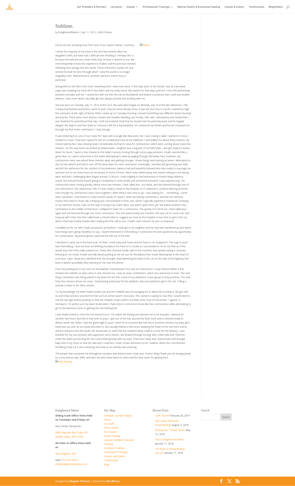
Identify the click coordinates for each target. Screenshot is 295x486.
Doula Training (112, 435)
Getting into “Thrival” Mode (170, 430)
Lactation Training (114, 448)
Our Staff (109, 423)
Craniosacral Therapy (115, 452)
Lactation (116, 7)
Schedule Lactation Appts (118, 415)
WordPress (113, 481)
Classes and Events (114, 456)
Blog (106, 464)
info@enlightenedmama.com (71, 464)
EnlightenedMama (69, 32)
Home (107, 419)
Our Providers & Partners (91, 7)
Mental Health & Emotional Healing (199, 7)
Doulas (131, 7)
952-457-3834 (69, 460)
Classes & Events (234, 7)
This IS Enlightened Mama (169, 439)
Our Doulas (110, 431)
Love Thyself (162, 415)
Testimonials (256, 7)
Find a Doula (111, 427)
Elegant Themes (80, 481)
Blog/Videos (276, 7)
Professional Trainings (156, 7)
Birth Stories (105, 32)
